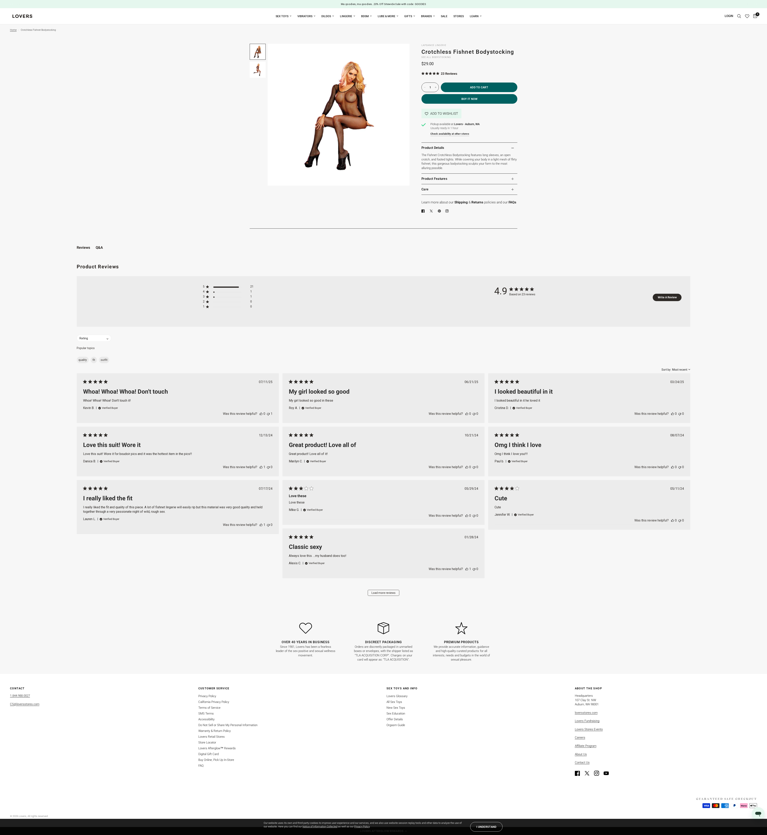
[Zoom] (401, 52)
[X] (432, 211)
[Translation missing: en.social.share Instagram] (447, 211)
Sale (444, 16)
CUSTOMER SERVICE (214, 688)
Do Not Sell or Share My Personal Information (227, 725)
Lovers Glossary (396, 696)
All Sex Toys (394, 702)
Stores (458, 16)
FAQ (201, 765)
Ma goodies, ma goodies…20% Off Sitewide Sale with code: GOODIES (383, 4)
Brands (426, 16)
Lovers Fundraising (587, 721)
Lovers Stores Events (589, 729)
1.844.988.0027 (20, 696)
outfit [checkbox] (104, 359)
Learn (474, 16)
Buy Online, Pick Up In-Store (216, 760)
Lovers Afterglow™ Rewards (217, 748)
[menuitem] (283, 16)
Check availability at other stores (449, 133)
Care (424, 189)
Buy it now (469, 99)
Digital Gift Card (208, 754)
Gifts (408, 16)
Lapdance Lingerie (433, 45)
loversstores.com (586, 713)
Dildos (326, 16)
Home (13, 30)
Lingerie (346, 16)
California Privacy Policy (213, 702)
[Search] (739, 16)
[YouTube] (608, 773)
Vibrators (304, 16)
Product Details (432, 148)
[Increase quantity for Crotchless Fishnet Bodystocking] (436, 87)
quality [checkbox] (82, 359)
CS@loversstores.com (24, 704)
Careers (580, 737)
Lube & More (386, 16)
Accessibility (206, 719)
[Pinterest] (440, 211)
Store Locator (207, 742)
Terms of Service (209, 708)
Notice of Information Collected (319, 826)
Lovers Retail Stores (211, 736)
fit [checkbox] (93, 359)
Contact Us (582, 762)
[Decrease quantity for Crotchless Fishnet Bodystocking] (425, 87)
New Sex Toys (395, 708)
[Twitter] (588, 773)
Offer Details (394, 719)
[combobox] (676, 369)
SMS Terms (206, 713)
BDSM (365, 16)
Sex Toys (282, 16)
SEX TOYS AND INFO (402, 688)
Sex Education (395, 713)
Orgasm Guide (395, 725)
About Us (581, 754)
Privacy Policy (207, 696)
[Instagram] (598, 773)
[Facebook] (423, 211)
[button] (441, 113)
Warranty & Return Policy (214, 731)
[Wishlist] (747, 16)
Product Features (434, 179)
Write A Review (667, 297)
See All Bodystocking (436, 57)
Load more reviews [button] (383, 592)
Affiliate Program (585, 746)
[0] (754, 16)
